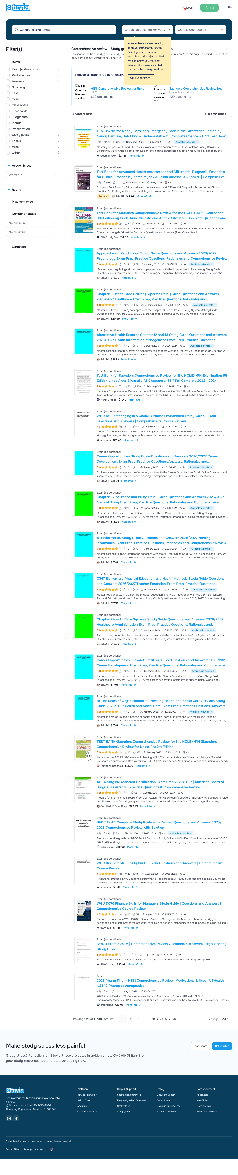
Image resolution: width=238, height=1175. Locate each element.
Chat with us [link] (123, 1105)
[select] (217, 114)
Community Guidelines (168, 1105)
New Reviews (204, 1105)
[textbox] (147, 30)
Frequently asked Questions (131, 1100)
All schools (202, 1094)
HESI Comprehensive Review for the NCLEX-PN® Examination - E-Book (116, 88)
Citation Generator (87, 1111)
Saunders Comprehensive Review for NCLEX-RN (195, 88)
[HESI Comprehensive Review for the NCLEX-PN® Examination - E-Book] (80, 92)
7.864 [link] (154, 1019)
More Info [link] (134, 155)
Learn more (200, 1046)
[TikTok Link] (16, 1118)
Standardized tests (207, 1111)
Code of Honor (164, 1100)
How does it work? (87, 1094)
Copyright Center (166, 1094)
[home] (18, 7)
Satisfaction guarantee (129, 1094)
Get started (222, 1046)
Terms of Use (12, 1149)
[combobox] (147, 29)
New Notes (202, 1100)
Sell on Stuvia (84, 1100)
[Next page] (180, 1019)
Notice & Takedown (167, 1111)
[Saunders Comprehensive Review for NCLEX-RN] (159, 92)
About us (82, 1105)
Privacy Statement (33, 1149)
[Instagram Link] (9, 1118)
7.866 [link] (172, 1019)
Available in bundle (185, 142)
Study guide (123, 1111)
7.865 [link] (163, 1019)
